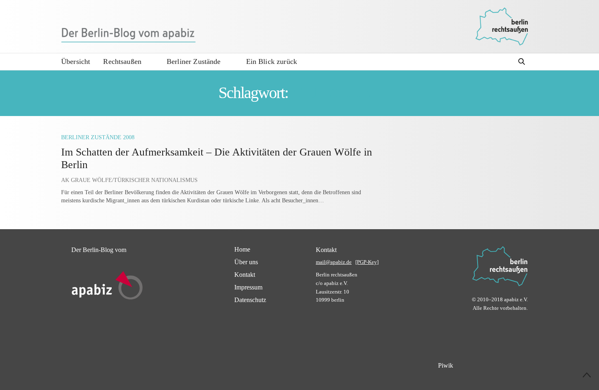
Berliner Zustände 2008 (97, 137)
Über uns (246, 262)
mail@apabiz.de (334, 262)
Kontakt (244, 274)
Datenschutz (250, 299)
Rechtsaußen (122, 61)
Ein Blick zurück (271, 61)
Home (242, 249)
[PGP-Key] (367, 262)
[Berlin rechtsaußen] (501, 26)
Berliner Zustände (194, 61)
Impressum (248, 287)
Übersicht (75, 61)
